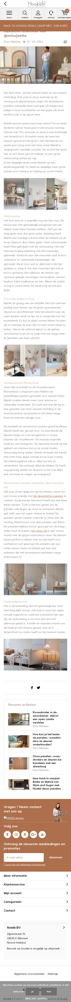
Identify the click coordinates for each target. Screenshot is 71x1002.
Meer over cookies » (36, 998)
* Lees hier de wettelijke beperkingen (24, 864)
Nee (49, 991)
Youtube (42, 834)
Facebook (7, 834)
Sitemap (53, 974)
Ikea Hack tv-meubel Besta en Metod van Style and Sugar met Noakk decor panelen (47, 783)
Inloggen (38, 17)
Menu (9, 17)
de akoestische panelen (48, 496)
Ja (32, 991)
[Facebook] (32, 687)
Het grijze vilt (39, 531)
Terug (5, 4)
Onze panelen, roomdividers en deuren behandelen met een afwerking (47, 761)
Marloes (16, 41)
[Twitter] (38, 687)
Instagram (16, 834)
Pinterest (24, 834)
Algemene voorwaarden (29, 974)
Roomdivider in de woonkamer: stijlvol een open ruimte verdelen (45, 717)
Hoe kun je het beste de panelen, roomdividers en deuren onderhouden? (47, 739)
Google (33, 834)
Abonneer (56, 857)
